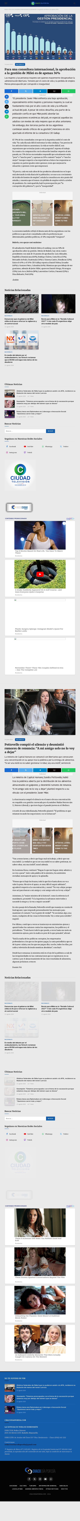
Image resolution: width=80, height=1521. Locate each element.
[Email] (7, 107)
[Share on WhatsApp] (68, 91)
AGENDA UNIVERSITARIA (34, 1489)
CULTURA (23, 1486)
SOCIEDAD (13, 1486)
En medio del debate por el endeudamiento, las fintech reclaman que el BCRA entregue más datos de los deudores (21, 358)
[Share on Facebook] (11, 91)
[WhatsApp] (7, 116)
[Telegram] (7, 112)
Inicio (6, 9)
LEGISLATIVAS (17, 1489)
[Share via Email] (54, 91)
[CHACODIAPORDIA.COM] (40, 3)
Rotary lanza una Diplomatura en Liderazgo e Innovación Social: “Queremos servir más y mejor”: (41, 413)
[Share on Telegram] (40, 91)
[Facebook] (7, 97)
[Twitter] (7, 102)
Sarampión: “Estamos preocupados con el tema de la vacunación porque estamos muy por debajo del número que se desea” (45, 402)
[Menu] (6, 3)
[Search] (74, 3)
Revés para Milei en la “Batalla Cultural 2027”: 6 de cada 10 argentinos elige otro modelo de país (57, 321)
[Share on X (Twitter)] (26, 91)
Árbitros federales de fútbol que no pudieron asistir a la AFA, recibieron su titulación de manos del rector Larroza (46, 392)
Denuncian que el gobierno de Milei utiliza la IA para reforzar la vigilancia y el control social (21, 321)
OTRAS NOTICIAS (52, 1489)
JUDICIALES (63, 1486)
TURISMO (32, 1486)
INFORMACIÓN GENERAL (48, 1486)
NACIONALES (20, 64)
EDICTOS (64, 1489)
